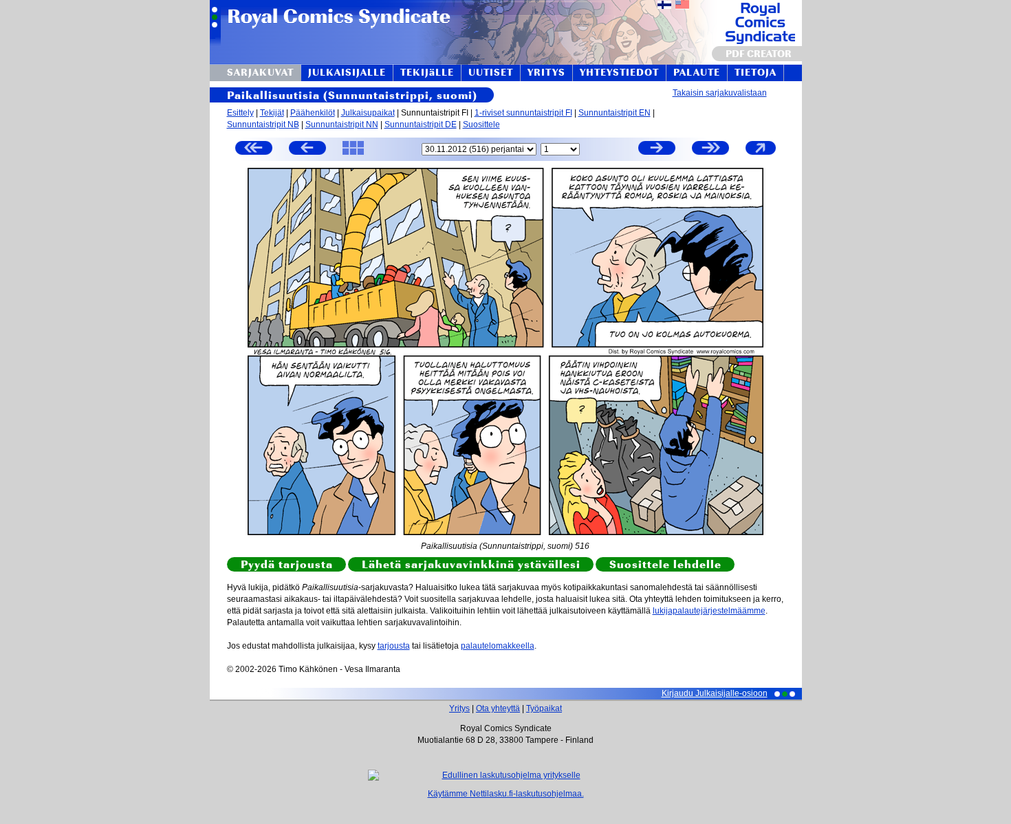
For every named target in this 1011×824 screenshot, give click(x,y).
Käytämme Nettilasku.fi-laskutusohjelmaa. (506, 794)
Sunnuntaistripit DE (420, 124)
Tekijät (272, 113)
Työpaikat (544, 708)
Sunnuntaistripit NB (263, 124)
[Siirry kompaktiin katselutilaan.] (760, 154)
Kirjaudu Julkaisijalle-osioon (715, 693)
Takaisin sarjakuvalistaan (720, 93)
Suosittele (481, 124)
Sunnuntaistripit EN (614, 113)
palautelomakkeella (497, 646)
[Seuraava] (657, 149)
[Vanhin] (254, 149)
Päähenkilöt (312, 113)
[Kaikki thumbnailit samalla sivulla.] (353, 154)
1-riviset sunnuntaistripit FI (523, 113)
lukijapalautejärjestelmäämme (709, 611)
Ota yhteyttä (498, 708)
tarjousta (394, 646)
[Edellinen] (307, 149)
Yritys (459, 708)
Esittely (240, 113)
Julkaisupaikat (368, 113)
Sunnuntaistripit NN (341, 124)
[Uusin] (710, 149)
